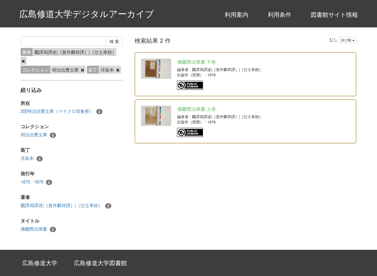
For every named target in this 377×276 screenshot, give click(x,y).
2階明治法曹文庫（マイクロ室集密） (60, 111)
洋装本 (31, 158)
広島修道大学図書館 (100, 262)
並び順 (346, 39)
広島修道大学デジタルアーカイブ (86, 13)
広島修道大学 (39, 262)
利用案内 (236, 14)
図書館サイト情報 (334, 14)
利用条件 (279, 14)
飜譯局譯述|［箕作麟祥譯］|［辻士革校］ (65, 205)
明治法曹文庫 (37, 134)
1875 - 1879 (35, 182)
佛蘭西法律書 (37, 229)
